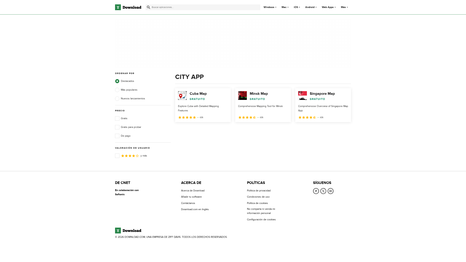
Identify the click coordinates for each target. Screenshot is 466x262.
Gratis (124, 118)
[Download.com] (128, 7)
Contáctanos (188, 203)
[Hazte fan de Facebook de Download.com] (316, 191)
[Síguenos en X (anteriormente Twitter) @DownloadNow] (323, 191)
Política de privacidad (259, 190)
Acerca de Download (193, 190)
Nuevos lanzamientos (133, 98)
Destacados (127, 81)
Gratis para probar (131, 127)
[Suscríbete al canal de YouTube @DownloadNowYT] (330, 191)
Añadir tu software (191, 196)
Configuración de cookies (261, 219)
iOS (296, 7)
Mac (284, 7)
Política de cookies (257, 203)
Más (343, 7)
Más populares (129, 89)
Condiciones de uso (258, 196)
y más (144, 155)
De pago (126, 135)
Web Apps (328, 7)
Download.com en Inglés (195, 209)
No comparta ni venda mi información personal (261, 211)
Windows (269, 7)
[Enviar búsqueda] (148, 7)
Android (310, 7)
